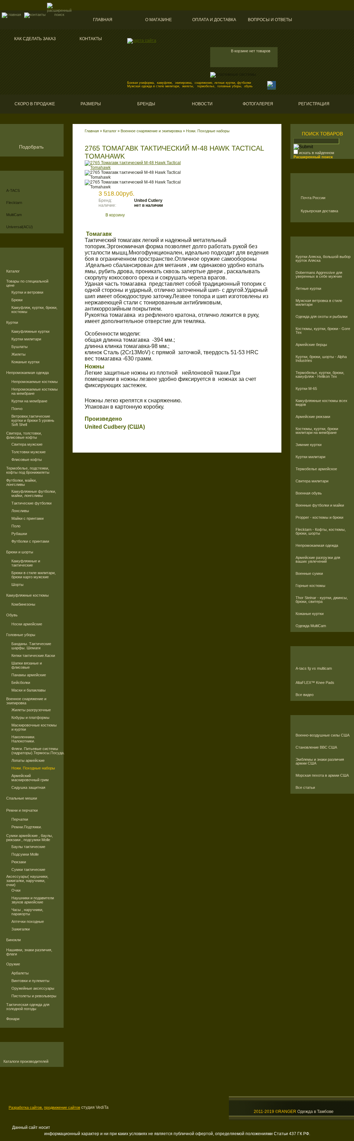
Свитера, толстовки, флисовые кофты (24, 435)
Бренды (146, 103)
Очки (15, 890)
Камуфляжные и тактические (25, 563)
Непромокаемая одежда (27, 373)
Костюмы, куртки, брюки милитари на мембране (317, 431)
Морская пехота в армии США (322, 775)
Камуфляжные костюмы (27, 595)
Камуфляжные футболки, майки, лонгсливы (33, 493)
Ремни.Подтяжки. (26, 827)
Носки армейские (26, 624)
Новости (202, 103)
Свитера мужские (27, 444)
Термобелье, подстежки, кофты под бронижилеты (27, 470)
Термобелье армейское (316, 469)
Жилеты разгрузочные (31, 710)
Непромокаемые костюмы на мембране (34, 391)
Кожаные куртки (25, 362)
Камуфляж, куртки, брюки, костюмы (34, 309)
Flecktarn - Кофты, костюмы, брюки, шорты (321, 531)
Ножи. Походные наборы (33, 768)
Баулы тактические (28, 847)
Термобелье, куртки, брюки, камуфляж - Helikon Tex (320, 374)
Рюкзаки (18, 862)
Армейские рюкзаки (313, 417)
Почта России (313, 198)
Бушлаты (19, 347)
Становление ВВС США (316, 747)
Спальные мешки (21, 798)
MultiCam (14, 215)
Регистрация (313, 103)
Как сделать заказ (35, 38)
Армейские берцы (311, 345)
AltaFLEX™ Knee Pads (315, 683)
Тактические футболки (31, 503)
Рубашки (19, 534)
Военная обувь (309, 493)
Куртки (12, 322)
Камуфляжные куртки (30, 331)
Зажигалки (20, 929)
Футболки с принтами (30, 541)
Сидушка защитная (28, 787)
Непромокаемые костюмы (34, 382)
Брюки (16, 300)
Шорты (17, 584)
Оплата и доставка (214, 19)
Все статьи (305, 788)
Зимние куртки (309, 445)
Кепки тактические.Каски (33, 655)
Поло (15, 526)
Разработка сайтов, (26, 1107)
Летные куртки (308, 289)
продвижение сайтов (62, 1107)
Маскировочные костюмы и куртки (34, 727)
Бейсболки (20, 682)
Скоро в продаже (35, 103)
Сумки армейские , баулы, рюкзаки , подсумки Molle (29, 838)
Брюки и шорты (19, 552)
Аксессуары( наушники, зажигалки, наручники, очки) (27, 880)
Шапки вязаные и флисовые (26, 665)
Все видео (305, 695)
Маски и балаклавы (28, 690)
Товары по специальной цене (27, 283)
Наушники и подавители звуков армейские (32, 900)
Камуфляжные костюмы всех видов (321, 403)
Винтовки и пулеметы (30, 981)
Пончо (16, 409)
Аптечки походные (27, 921)
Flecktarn (14, 202)
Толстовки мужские (28, 452)
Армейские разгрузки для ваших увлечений (318, 559)
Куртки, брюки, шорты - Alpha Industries (321, 359)
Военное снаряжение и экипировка (26, 701)
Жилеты (18, 354)
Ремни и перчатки (22, 810)
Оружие (13, 964)
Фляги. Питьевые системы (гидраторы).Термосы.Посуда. (34, 751)
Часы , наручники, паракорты (27, 912)
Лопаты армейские (28, 760)
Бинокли (13, 940)
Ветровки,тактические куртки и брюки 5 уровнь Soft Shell (32, 420)
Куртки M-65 (306, 389)
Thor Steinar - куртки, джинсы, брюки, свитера (322, 600)
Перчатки (19, 819)
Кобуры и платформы (30, 717)
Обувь (12, 615)
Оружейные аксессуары (32, 988)
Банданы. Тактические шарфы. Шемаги (31, 646)
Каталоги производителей (25, 1061)
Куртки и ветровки (27, 292)
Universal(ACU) (19, 227)
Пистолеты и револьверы (33, 996)
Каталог (13, 271)
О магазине (158, 19)
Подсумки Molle (25, 854)
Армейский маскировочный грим (30, 778)
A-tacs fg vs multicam (314, 668)
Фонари (12, 1019)
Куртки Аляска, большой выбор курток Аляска (323, 258)
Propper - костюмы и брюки (319, 517)
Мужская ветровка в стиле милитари (319, 302)
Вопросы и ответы (270, 19)
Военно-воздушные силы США (323, 735)
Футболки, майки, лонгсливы (21, 482)
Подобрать (31, 147)
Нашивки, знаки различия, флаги (29, 952)
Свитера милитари (312, 481)
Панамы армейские (28, 675)
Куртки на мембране (29, 401)
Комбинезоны (23, 604)
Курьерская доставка (319, 211)
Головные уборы (20, 635)
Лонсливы (20, 511)
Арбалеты (20, 973)
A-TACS (13, 190)
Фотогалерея (258, 103)
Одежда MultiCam (311, 626)
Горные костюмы (310, 586)
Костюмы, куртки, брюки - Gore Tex (323, 331)
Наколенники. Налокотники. (23, 739)
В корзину (115, 215)
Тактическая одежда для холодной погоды (27, 1006)
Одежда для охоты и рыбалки (321, 317)
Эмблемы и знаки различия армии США (320, 761)
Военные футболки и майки (320, 505)
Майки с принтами (27, 518)
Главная (102, 19)
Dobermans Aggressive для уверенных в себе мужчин (319, 274)
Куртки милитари (26, 339)
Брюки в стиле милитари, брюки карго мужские (33, 575)
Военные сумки (309, 574)
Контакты (91, 38)
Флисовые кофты (26, 459)
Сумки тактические (28, 869)
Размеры (91, 103)
